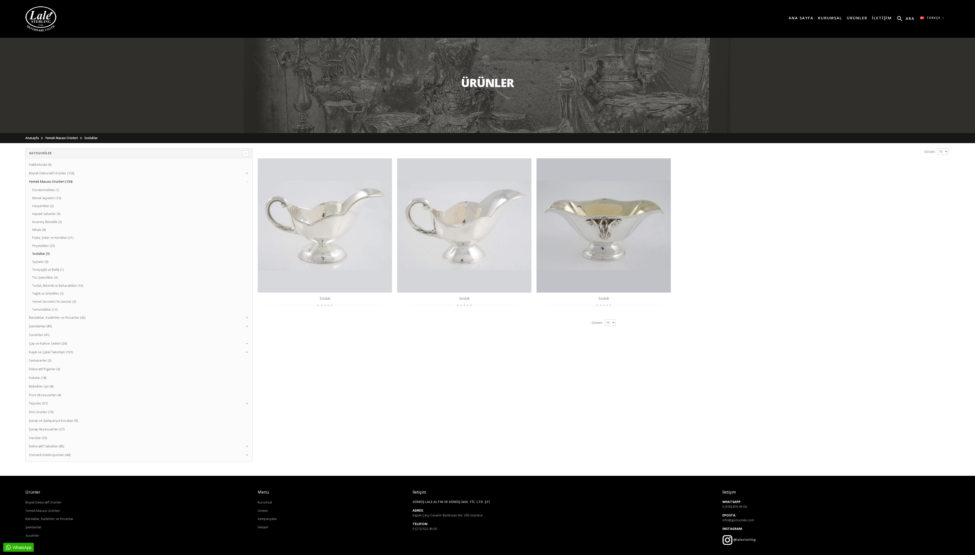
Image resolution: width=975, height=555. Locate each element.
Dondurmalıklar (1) (45, 190)
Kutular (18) (37, 377)
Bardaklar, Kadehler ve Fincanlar (49, 519)
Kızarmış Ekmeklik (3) (47, 222)
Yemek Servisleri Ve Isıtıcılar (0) (54, 301)
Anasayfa (32, 138)
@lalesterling (744, 539)
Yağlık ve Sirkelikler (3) (47, 293)
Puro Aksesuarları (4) (45, 395)
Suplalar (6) (40, 262)
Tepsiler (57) (38, 403)
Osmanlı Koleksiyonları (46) (49, 454)
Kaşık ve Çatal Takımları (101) (51, 352)
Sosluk (325, 298)
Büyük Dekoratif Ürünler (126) (51, 173)
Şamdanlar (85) (40, 326)
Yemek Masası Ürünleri (61, 138)
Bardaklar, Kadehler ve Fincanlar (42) (57, 317)
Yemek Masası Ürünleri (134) (50, 181)
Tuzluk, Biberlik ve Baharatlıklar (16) (57, 285)
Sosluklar (91, 138)
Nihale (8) (39, 230)
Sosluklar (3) (41, 253)
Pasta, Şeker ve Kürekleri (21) (52, 238)
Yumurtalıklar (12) (44, 309)
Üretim (263, 511)
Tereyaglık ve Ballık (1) (48, 269)
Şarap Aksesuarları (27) (46, 429)
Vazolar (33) (38, 437)
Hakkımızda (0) (40, 164)
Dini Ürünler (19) (41, 412)
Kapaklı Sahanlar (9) (46, 214)
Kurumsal (265, 502)
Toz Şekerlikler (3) (45, 277)
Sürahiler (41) (39, 334)
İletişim (263, 527)
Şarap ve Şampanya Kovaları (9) (53, 420)
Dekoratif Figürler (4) (44, 369)
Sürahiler (32, 535)
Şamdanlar (33, 527)
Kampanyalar (267, 519)
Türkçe (932, 18)
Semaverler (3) (40, 360)
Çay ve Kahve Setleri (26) (48, 343)
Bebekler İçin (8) (41, 386)
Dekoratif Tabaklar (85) (46, 446)
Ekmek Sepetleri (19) (46, 198)
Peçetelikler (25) (43, 246)
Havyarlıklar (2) (43, 206)
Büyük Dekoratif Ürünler (43, 502)
